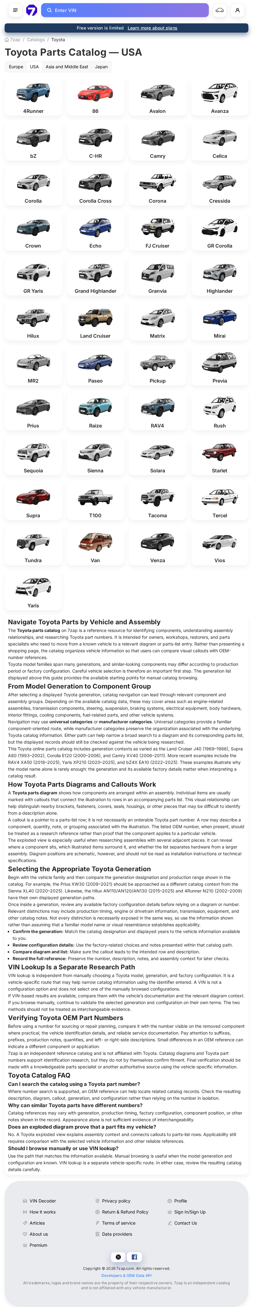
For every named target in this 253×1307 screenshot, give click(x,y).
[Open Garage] (220, 10)
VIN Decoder (43, 1200)
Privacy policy (116, 1200)
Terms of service (118, 1223)
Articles (37, 1223)
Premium (38, 1245)
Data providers (117, 1234)
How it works (43, 1211)
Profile (180, 1200)
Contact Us (185, 1223)
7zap (14, 39)
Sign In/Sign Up (190, 1211)
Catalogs (36, 39)
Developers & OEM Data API (127, 1275)
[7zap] (31, 10)
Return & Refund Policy (125, 1211)
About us (39, 1234)
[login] (237, 10)
